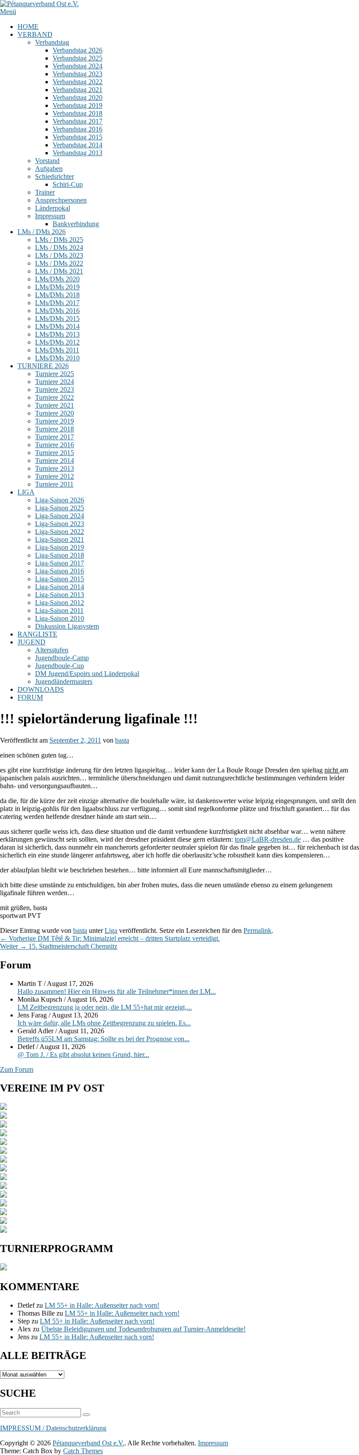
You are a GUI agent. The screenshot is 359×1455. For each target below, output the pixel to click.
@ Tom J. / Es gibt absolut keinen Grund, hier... (83, 1054)
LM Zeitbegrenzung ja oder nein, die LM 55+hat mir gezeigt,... (105, 1007)
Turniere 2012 (54, 476)
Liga (111, 930)
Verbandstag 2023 (77, 74)
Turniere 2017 (54, 437)
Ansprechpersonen (61, 200)
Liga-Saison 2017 (59, 563)
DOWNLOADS (41, 689)
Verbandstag (52, 42)
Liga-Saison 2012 (59, 602)
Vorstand (47, 160)
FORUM (30, 697)
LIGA (26, 492)
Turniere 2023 (54, 389)
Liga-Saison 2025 (59, 508)
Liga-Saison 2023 (59, 523)
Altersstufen (51, 650)
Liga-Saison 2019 (59, 547)
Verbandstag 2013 (77, 153)
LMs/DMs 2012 (57, 342)
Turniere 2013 (54, 468)
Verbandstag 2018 (77, 113)
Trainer (45, 192)
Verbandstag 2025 (77, 58)
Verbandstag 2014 (77, 145)
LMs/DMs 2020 (57, 279)
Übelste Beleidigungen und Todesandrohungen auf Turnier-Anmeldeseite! (143, 1329)
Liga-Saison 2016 (59, 571)
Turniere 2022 (54, 397)
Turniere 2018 (54, 429)
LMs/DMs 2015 (57, 318)
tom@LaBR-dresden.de (268, 839)
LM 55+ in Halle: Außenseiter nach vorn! (102, 1305)
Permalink (257, 930)
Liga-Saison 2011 (59, 610)
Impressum (50, 216)
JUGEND (32, 642)
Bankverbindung (76, 224)
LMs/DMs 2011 (57, 350)
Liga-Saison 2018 (59, 555)
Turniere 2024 (54, 381)
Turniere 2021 (54, 405)
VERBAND (35, 34)
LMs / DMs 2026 (42, 231)
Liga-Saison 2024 (59, 515)
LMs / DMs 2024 (59, 247)
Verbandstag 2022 (77, 81)
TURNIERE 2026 (43, 366)
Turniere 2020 (54, 413)
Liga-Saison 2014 (59, 587)
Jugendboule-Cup (59, 665)
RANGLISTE (37, 634)
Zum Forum (16, 1069)
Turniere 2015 (54, 452)
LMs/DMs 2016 (57, 310)
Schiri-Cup (68, 184)
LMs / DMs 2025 (59, 239)
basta (122, 740)
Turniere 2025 (54, 373)
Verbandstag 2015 (77, 137)
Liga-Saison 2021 (59, 539)
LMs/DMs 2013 (57, 334)
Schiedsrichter (54, 176)
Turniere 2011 (54, 484)
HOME (28, 26)
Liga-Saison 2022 (59, 531)
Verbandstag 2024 (77, 66)
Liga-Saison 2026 (59, 500)
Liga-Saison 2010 (59, 618)
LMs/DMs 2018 (57, 295)
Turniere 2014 (54, 460)
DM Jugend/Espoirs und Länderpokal (87, 673)
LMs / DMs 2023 (59, 255)
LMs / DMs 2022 (59, 263)
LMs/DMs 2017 (57, 302)
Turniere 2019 (54, 421)
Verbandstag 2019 (77, 105)
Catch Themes (83, 1451)
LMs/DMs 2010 (57, 358)
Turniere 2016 (54, 444)
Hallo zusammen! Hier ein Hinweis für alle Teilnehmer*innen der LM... (117, 991)
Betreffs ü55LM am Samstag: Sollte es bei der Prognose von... (104, 1038)
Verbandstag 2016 (77, 129)
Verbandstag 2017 (77, 121)
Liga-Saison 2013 (59, 594)
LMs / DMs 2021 (59, 271)
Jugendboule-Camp (62, 658)
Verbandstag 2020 (77, 97)
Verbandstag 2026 (77, 50)
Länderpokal (52, 208)
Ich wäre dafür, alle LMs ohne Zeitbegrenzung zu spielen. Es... (104, 1023)
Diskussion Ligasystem (67, 626)
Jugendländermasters (63, 681)
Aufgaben (49, 168)
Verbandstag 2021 (77, 89)
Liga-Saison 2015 (59, 579)
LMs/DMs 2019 (57, 287)
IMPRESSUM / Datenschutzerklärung (53, 1428)
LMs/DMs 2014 (57, 326)
